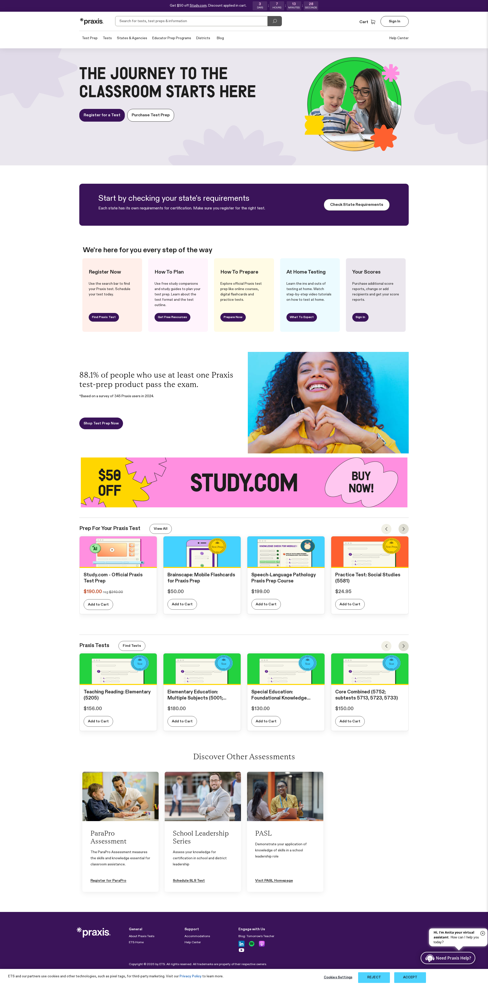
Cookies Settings (338, 977)
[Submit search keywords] (275, 21)
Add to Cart (98, 604)
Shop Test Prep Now (101, 423)
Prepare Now (233, 317)
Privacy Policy (190, 976)
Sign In (360, 317)
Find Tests (132, 646)
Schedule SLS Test (189, 880)
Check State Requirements (356, 205)
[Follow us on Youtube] (241, 950)
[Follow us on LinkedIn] (241, 944)
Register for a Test (102, 115)
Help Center (399, 38)
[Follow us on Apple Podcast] (262, 944)
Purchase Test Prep (151, 115)
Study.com (198, 5)
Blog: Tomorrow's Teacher (256, 936)
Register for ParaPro (108, 880)
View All (160, 529)
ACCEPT (410, 977)
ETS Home (136, 942)
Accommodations (197, 936)
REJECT (374, 977)
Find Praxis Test (104, 317)
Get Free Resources (172, 317)
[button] (367, 22)
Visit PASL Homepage (274, 880)
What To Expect (302, 317)
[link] (118, 562)
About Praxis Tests (141, 936)
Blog (220, 38)
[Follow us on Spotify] (252, 944)
